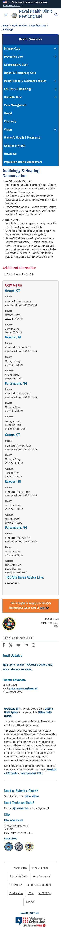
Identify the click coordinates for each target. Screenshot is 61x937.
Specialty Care (13, 97)
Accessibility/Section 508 (39, 884)
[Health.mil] (18, 846)
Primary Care (12, 48)
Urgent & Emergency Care (20, 73)
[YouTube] (18, 645)
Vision (8, 129)
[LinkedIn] (26, 645)
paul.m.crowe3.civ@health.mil (23, 688)
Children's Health (14, 146)
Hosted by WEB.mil (29, 913)
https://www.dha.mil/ (13, 820)
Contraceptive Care (16, 65)
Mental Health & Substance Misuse (25, 81)
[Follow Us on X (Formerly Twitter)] (10, 645)
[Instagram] (33, 645)
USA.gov (30, 902)
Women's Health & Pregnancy (22, 137)
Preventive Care (13, 56)
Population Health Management (23, 162)
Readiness (10, 154)
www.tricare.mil (11, 708)
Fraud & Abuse (16, 893)
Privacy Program (40, 867)
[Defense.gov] (8, 846)
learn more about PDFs (31, 773)
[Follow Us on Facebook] (3, 645)
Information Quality (19, 876)
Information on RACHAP (19, 274)
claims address (32, 796)
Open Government (41, 876)
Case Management (15, 105)
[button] (13, 5)
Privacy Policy (20, 867)
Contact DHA (10, 838)
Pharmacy (10, 121)
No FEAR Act (45, 893)
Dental (8, 113)
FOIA (31, 893)
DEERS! (44, 608)
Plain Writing (16, 884)
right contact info (20, 808)
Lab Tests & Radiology (18, 89)
